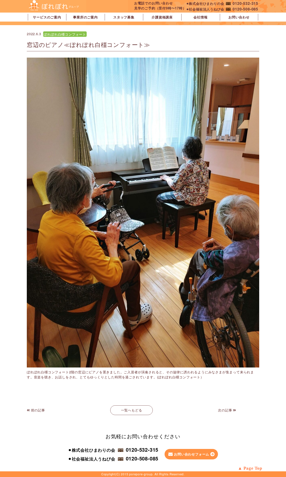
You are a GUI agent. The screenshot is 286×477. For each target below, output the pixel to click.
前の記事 (37, 410)
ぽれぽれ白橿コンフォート (65, 34)
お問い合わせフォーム (191, 454)
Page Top (252, 468)
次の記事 (225, 410)
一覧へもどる (131, 410)
